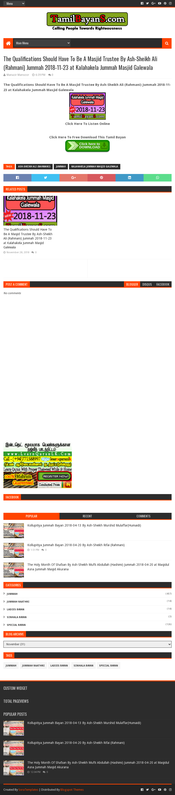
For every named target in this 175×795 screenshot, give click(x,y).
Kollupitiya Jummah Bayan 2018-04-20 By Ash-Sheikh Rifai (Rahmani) (76, 545)
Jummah (61, 166)
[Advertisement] (87, 404)
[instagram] (170, 3)
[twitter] (147, 3)
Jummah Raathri (18, 601)
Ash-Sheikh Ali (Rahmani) (34, 166)
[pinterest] (165, 3)
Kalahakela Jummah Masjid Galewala (94, 166)
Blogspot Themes (72, 789)
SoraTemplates (28, 789)
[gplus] (153, 3)
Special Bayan (16, 625)
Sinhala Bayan (17, 617)
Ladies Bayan (15, 609)
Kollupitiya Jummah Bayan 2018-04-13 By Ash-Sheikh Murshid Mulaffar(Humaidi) (84, 525)
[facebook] (142, 3)
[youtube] (159, 3)
